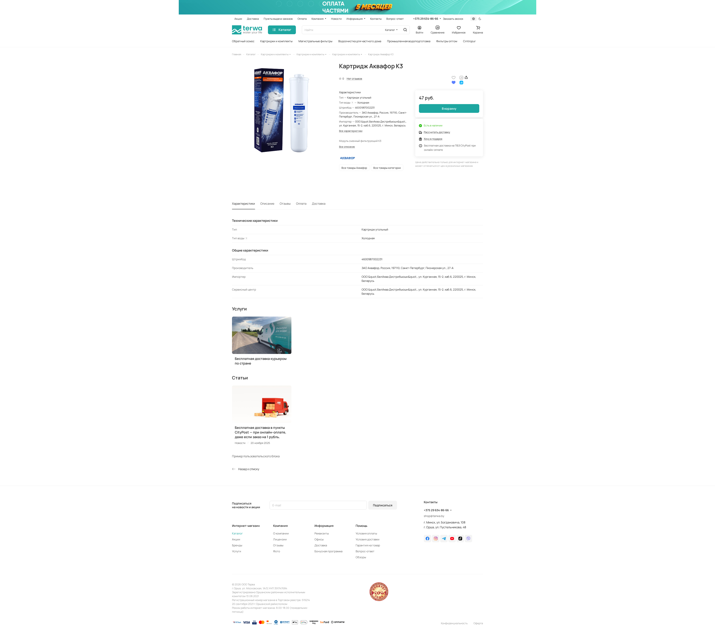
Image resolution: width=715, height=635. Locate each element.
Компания (280, 526)
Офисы (319, 539)
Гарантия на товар (368, 545)
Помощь (361, 526)
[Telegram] (444, 538)
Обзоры (361, 557)
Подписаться (382, 505)
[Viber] (468, 538)
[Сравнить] (461, 77)
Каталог (237, 533)
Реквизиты (321, 533)
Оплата (301, 204)
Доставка (318, 204)
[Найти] (405, 29)
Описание (267, 204)
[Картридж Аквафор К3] (281, 112)
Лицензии (280, 539)
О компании (281, 533)
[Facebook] (427, 538)
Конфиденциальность (454, 623)
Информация (323, 526)
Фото (276, 551)
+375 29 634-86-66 (425, 18)
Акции (236, 539)
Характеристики (243, 204)
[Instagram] (435, 538)
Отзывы (285, 204)
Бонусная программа (328, 551)
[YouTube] (452, 538)
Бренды (237, 545)
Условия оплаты (366, 533)
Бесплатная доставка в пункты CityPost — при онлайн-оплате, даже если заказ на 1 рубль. (260, 432)
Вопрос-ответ (365, 551)
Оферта (478, 623)
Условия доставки (367, 539)
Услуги (236, 551)
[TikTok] (460, 538)
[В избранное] (454, 77)
